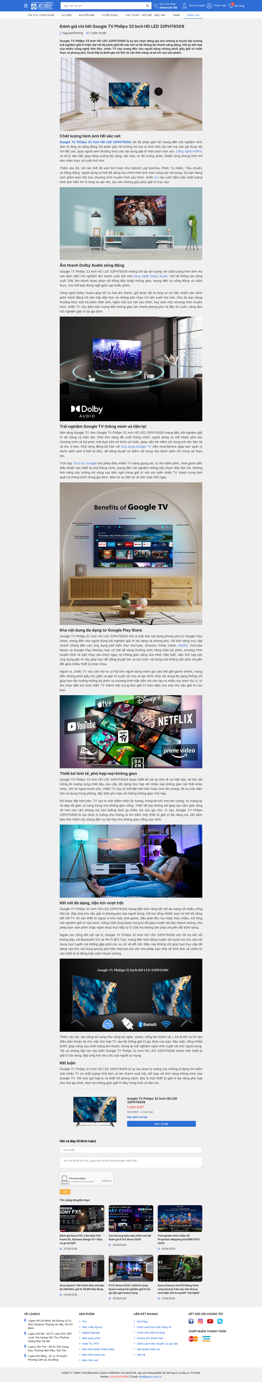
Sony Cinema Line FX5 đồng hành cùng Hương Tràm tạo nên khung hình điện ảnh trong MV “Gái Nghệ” (179, 1289)
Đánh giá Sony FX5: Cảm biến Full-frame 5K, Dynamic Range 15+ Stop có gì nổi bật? (81, 1239)
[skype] (219, 1320)
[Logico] (42, 5)
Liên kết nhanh (146, 1314)
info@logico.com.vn (150, 1376)
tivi (156, 177)
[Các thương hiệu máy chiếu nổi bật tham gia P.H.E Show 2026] (131, 1219)
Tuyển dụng (110, 15)
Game (176, 15)
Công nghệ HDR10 (189, 151)
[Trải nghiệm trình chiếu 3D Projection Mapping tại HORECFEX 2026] (180, 1219)
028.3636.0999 (119, 1376)
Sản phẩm (86, 1314)
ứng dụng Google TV (136, 446)
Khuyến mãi (86, 15)
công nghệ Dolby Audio (150, 276)
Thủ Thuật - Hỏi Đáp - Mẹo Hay (145, 15)
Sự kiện (66, 15)
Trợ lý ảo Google (84, 463)
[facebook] (191, 1320)
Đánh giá (193, 15)
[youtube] (210, 1320)
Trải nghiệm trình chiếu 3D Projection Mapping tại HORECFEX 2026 (179, 1239)
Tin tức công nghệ (41, 15)
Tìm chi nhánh (196, 5)
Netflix (182, 645)
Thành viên (219, 5)
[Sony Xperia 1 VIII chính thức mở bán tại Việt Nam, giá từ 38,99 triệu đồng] (82, 1268)
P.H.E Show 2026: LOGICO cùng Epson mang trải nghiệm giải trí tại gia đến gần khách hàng (129, 1289)
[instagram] (201, 1320)
